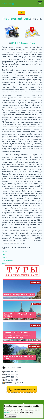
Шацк (4, 263)
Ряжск (4, 254)
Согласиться (10, 416)
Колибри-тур (8, 3)
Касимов (5, 251)
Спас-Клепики (7, 260)
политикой (7, 413)
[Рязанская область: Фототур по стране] (11, 31)
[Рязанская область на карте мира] (32, 31)
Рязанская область (16, 18)
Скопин (4, 257)
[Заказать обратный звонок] (22, 389)
